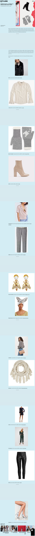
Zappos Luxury (27, 294)
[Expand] (31, 529)
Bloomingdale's (24, 424)
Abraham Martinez (3, 25)
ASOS (21, 77)
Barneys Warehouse (24, 388)
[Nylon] (4, 1)
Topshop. (24, 357)
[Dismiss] (33, 529)
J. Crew (23, 107)
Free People (24, 448)
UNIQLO (24, 254)
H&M (20, 482)
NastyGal (25, 522)
